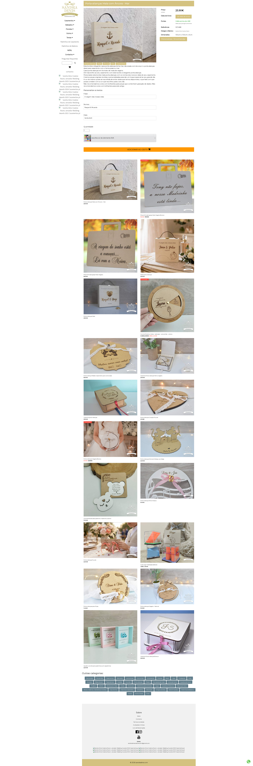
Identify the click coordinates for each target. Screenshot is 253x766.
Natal (167, 678)
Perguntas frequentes (70, 59)
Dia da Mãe (99, 678)
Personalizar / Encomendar (173, 39)
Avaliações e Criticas (138, 725)
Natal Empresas (173, 689)
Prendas (69, 29)
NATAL (69, 50)
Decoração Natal (182, 686)
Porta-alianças (90, 64)
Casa (173, 678)
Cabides (120, 682)
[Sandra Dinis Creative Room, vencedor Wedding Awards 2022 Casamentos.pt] (69, 102)
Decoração (149, 689)
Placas (148, 682)
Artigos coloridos (160, 689)
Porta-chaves (139, 693)
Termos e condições (138, 722)
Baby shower (99, 682)
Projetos (93, 686)
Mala (99, 64)
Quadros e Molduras (168, 686)
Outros (69, 33)
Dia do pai (131, 686)
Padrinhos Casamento (127, 689)
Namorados (89, 678)
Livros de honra (172, 682)
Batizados (69, 25)
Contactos (69, 54)
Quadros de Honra (185, 682)
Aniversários (150, 678)
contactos (69, 71)
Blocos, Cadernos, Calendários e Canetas (95, 689)
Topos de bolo (110, 682)
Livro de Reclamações (139, 728)
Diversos (89, 682)
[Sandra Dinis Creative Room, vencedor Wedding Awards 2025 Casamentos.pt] (69, 78)
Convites (128, 682)
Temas (69, 37)
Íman (148, 693)
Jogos (157, 686)
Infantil (101, 686)
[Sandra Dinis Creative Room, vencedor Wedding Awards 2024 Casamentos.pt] (69, 86)
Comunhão (140, 678)
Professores (182, 678)
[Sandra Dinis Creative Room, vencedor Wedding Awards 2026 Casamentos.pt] (116, 748)
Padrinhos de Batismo (70, 46)
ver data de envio (183, 16)
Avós (190, 678)
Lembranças (129, 678)
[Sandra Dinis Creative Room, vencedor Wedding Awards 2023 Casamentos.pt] (69, 94)
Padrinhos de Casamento (69, 42)
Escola (130, 693)
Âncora (106, 64)
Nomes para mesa (112, 686)
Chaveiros (140, 689)
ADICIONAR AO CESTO (137, 149)
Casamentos (69, 20)
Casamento (121, 64)
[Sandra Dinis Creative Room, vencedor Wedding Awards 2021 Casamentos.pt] (69, 110)
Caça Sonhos (113, 689)
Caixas (122, 686)
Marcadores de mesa (159, 682)
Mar (112, 64)
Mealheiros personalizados (144, 686)
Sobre (138, 716)
